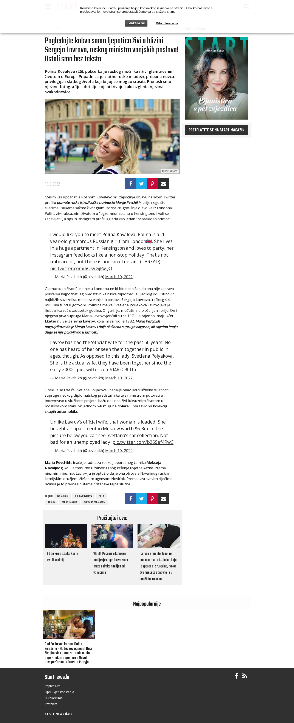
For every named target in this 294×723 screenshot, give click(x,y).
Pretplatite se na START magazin (216, 130)
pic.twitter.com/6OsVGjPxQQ (81, 268)
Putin (101, 496)
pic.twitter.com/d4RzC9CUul (107, 369)
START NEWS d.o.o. (59, 714)
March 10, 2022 (119, 276)
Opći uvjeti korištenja (59, 692)
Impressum (52, 686)
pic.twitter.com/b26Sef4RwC (143, 442)
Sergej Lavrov (69, 502)
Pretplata (51, 704)
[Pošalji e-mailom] (163, 183)
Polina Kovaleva (83, 496)
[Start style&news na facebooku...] (236, 676)
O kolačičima (54, 698)
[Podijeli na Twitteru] (141, 183)
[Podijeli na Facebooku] (130, 183)
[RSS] (244, 676)
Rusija (51, 502)
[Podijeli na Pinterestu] (152, 183)
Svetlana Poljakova (94, 502)
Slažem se (136, 23)
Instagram (62, 496)
